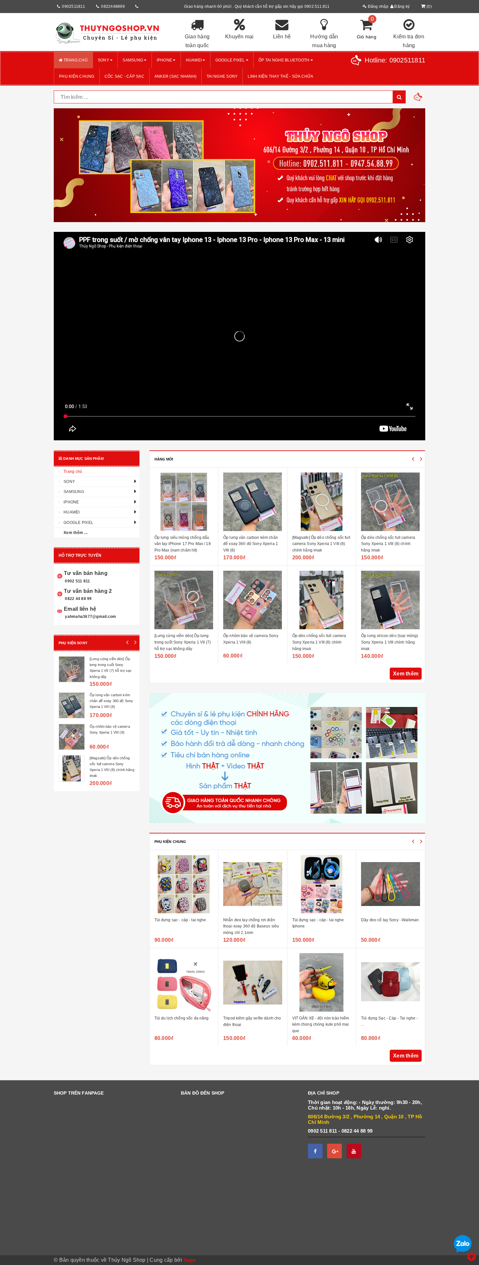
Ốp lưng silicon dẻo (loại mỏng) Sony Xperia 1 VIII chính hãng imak (320, 642)
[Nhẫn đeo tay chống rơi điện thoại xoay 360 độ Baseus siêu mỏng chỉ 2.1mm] (183, 884)
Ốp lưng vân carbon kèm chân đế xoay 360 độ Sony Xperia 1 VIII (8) (181, 544)
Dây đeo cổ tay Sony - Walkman (321, 920)
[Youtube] (354, 1151)
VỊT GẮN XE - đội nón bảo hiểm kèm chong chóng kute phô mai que (252, 1024)
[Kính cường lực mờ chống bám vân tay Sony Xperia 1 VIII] (390, 502)
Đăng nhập (377, 6)
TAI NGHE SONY (222, 76)
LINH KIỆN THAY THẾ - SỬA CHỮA (280, 76)
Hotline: (395, 60)
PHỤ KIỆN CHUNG (76, 76)
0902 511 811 (77, 581)
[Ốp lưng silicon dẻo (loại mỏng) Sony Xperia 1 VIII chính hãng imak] (321, 600)
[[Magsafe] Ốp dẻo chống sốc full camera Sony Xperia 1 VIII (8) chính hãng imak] (253, 502)
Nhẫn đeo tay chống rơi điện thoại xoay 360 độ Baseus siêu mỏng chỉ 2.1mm (182, 926)
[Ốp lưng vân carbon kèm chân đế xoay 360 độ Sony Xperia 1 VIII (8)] (183, 502)
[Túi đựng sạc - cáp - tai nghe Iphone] (253, 884)
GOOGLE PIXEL (230, 60)
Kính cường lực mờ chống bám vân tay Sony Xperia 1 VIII (111, 759)
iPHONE (165, 60)
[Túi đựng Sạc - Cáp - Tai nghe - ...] (321, 982)
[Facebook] (315, 1151)
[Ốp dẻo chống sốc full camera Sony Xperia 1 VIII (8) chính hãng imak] (253, 600)
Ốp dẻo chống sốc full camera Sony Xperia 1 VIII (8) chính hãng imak (251, 642)
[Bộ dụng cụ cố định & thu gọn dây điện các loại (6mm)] (390, 884)
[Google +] (334, 1151)
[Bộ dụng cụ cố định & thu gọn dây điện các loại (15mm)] (390, 982)
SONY (104, 60)
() (429, 6)
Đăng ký (401, 6)
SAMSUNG (133, 60)
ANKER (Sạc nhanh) (175, 76)
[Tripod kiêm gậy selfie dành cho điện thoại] (183, 982)
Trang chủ (75, 60)
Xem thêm (405, 673)
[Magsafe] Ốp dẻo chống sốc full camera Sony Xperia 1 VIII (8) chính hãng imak (253, 544)
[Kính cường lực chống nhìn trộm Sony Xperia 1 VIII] (390, 600)
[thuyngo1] (112, 32)
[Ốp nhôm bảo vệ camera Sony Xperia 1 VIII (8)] (183, 600)
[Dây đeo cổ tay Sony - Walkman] (321, 884)
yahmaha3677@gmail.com (90, 616)
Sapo (190, 1260)
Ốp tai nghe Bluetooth (284, 60)
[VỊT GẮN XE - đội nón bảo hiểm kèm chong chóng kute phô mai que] (253, 982)
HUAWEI (194, 60)
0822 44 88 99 (78, 598)
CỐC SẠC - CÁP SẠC (124, 76)
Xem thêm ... (75, 532)
